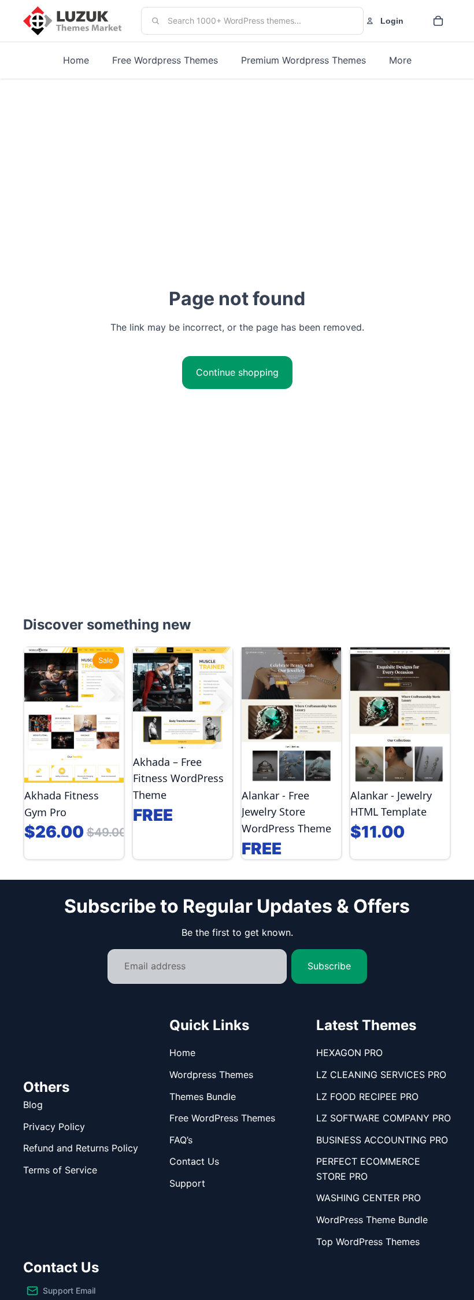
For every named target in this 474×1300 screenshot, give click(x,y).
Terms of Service (60, 1170)
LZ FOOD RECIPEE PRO (367, 1096)
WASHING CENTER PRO (368, 1197)
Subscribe (329, 966)
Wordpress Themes (211, 1074)
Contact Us (194, 1161)
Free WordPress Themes (222, 1118)
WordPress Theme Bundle (372, 1219)
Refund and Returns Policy (80, 1148)
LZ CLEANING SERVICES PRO (381, 1074)
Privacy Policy (54, 1126)
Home (182, 1052)
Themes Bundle (202, 1096)
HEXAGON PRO (349, 1052)
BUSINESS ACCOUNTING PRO (382, 1140)
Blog (33, 1104)
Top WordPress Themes (368, 1241)
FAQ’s (180, 1140)
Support (187, 1183)
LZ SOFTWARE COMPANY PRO (383, 1118)
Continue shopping (237, 372)
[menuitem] (400, 60)
